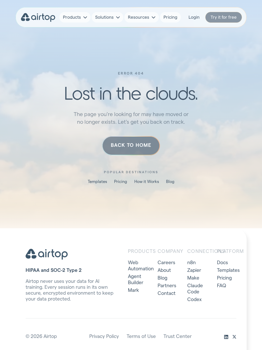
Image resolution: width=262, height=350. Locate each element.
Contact (167, 293)
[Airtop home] (38, 17)
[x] (234, 337)
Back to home (131, 145)
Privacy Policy (104, 336)
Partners (167, 285)
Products (72, 17)
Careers (166, 262)
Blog (170, 182)
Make (193, 278)
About (164, 270)
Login (194, 17)
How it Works (146, 182)
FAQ (221, 285)
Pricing (170, 17)
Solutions (104, 17)
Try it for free (224, 17)
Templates (97, 182)
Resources (138, 17)
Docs (222, 262)
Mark (133, 290)
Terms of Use (141, 336)
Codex (194, 299)
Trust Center (177, 336)
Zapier (194, 270)
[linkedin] (226, 337)
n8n (191, 262)
